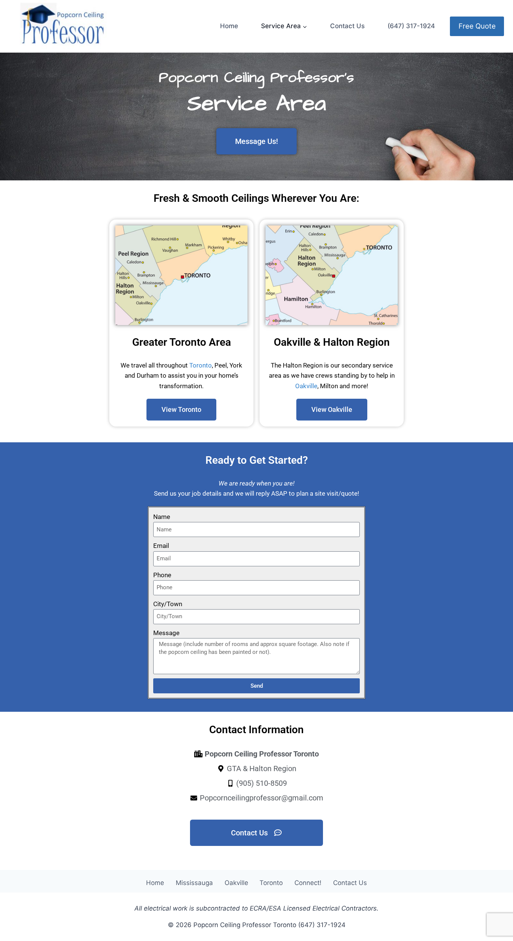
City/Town (167, 604)
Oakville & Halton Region (332, 342)
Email (161, 545)
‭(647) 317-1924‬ (411, 26)
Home (229, 26)
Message (166, 633)
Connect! (307, 883)
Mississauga (194, 883)
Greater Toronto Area (181, 342)
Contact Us (347, 26)
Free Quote (477, 26)
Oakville (306, 386)
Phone (162, 575)
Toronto (200, 365)
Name (161, 516)
